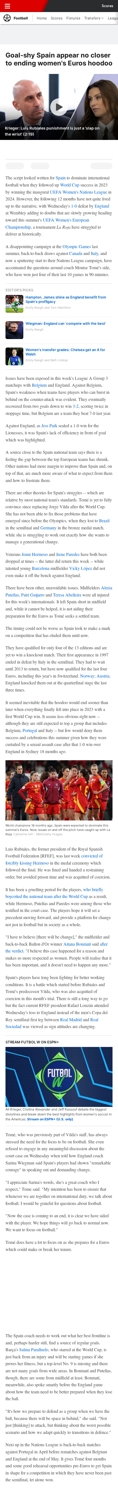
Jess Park (49, 425)
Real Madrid (71, 1019)
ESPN (29, 6)
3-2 (75, 406)
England (102, 206)
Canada (75, 253)
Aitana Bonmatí (77, 944)
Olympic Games (77, 246)
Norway (87, 676)
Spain (61, 177)
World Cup (69, 185)
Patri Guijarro (32, 595)
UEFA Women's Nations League (78, 192)
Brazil (104, 520)
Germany (48, 527)
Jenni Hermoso (35, 554)
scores (107, 6)
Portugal (30, 730)
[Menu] (7, 6)
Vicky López (80, 568)
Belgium (39, 385)
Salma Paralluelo (33, 1349)
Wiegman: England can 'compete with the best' (66, 323)
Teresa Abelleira (67, 595)
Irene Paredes (68, 554)
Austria (103, 676)
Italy (94, 253)
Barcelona (40, 568)
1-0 (74, 206)
